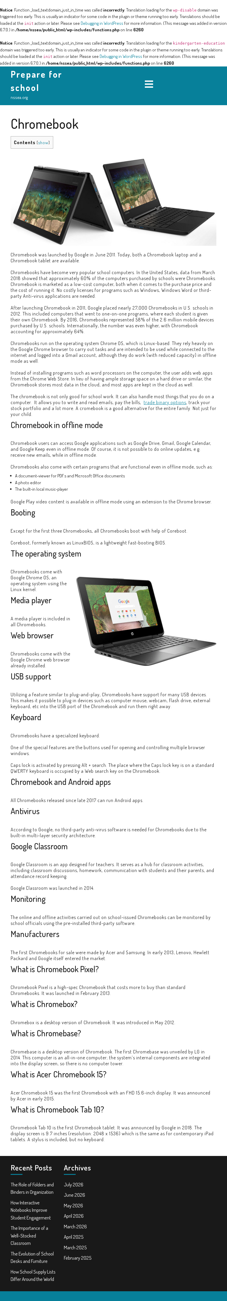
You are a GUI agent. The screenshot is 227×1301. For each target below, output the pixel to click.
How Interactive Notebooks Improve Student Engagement (31, 1210)
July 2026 (73, 1184)
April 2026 (74, 1216)
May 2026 (73, 1205)
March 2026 (75, 1226)
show (43, 142)
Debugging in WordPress (102, 23)
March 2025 (75, 1247)
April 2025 (74, 1237)
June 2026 (74, 1195)
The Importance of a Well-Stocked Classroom (29, 1235)
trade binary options (165, 402)
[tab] (149, 84)
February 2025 (78, 1258)
